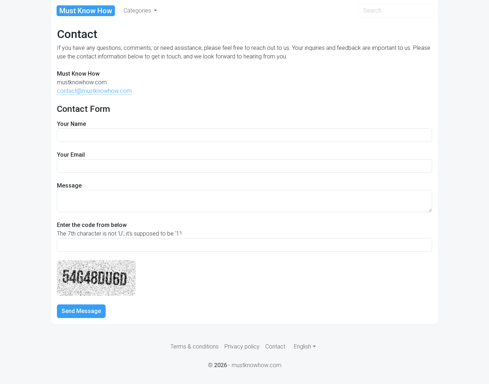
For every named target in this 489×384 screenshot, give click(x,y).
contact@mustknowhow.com (94, 90)
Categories (138, 10)
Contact (275, 346)
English (302, 346)
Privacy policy (242, 346)
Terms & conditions (194, 346)
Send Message (81, 311)
